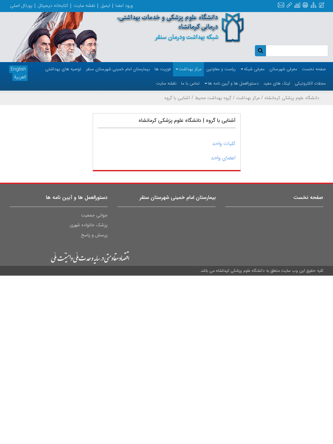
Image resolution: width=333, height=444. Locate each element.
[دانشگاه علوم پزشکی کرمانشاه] (180, 27)
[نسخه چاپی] (305, 5)
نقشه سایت (84, 5)
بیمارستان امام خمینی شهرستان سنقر (178, 197)
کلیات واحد (223, 143)
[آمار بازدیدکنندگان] (297, 5)
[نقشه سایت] (313, 5)
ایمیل (105, 5)
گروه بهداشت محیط (213, 97)
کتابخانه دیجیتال (53, 5)
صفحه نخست (308, 197)
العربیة (20, 77)
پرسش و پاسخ (94, 235)
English (18, 69)
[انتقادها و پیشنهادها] (321, 5)
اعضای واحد (223, 158)
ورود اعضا (124, 5)
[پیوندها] (289, 5)
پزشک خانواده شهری (89, 225)
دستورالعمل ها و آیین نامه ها (77, 197)
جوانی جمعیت (94, 215)
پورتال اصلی (21, 5)
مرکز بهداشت (248, 97)
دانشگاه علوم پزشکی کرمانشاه (291, 97)
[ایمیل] (281, 5)
